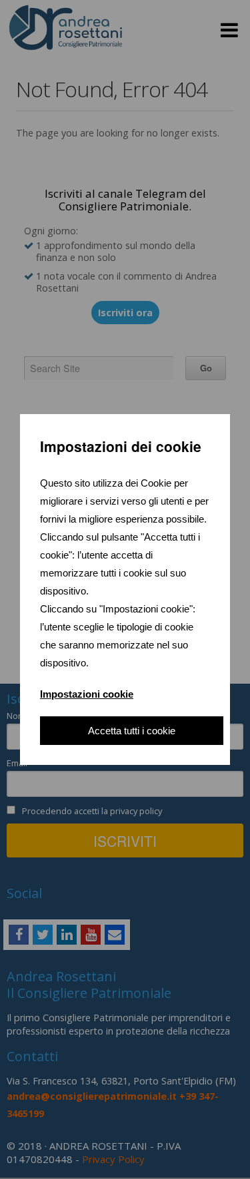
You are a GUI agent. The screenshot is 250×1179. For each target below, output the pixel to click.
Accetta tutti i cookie (131, 730)
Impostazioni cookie (86, 694)
